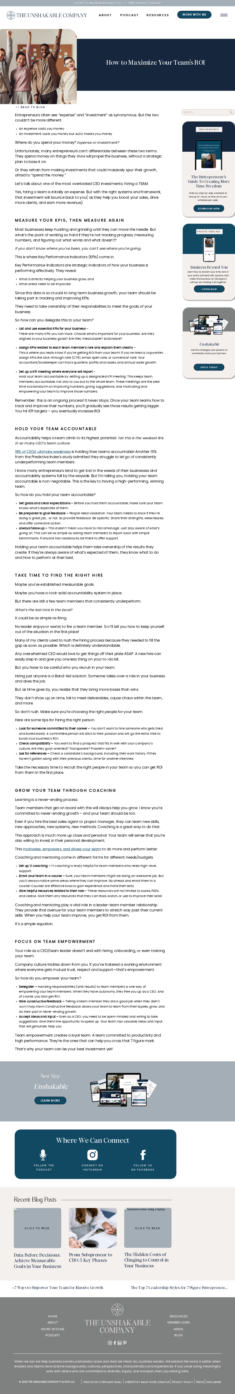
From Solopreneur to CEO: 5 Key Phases (90, 1257)
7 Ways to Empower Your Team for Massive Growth (58, 1287)
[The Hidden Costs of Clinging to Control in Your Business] (148, 1227)
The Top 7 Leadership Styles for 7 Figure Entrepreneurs (180, 1287)
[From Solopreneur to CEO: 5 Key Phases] (93, 1228)
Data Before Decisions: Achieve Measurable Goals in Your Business (37, 1260)
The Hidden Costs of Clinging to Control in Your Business (146, 1260)
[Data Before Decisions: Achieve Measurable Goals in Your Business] (38, 1228)
